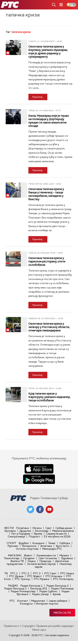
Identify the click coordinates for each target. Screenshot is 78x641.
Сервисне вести (56, 533)
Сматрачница (16, 536)
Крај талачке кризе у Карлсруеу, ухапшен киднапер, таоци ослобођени (49, 397)
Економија (41, 530)
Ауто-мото (62, 546)
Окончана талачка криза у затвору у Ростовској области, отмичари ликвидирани (49, 327)
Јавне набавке (57, 600)
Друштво (25, 530)
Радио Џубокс (48, 591)
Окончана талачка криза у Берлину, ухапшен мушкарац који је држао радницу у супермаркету (47, 52)
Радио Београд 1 (31, 585)
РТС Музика (41, 579)
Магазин (14, 555)
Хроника (10, 530)
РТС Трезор (22, 579)
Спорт (11, 543)
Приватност (12, 626)
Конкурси (26, 603)
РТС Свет (50, 573)
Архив (57, 594)
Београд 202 (38, 588)
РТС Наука (67, 573)
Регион (37, 528)
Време (38, 533)
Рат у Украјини (20, 533)
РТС (12, 600)
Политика (22, 528)
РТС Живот (34, 576)
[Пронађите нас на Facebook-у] (40, 509)
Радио (13, 585)
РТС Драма (16, 576)
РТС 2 (25, 573)
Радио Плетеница (62, 588)
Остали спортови (27, 548)
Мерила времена (63, 530)
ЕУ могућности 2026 (57, 536)
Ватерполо (29, 546)
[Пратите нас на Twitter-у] (30, 509)
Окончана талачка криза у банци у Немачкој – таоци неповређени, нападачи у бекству (46, 194)
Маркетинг (38, 600)
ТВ (6, 573)
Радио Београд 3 (15, 588)
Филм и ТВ (17, 561)
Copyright (28, 626)
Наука (32, 561)
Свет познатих (47, 558)
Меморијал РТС (52, 548)
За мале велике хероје (41, 564)
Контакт (22, 600)
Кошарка (38, 543)
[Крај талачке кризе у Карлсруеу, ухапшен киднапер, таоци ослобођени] (13, 394)
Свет (48, 528)
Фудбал (24, 543)
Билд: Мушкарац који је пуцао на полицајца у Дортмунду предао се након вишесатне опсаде (48, 121)
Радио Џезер (40, 594)
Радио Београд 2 (57, 585)
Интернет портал (47, 603)
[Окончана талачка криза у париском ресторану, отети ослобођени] (13, 259)
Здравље (67, 558)
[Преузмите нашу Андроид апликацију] (39, 479)
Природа (45, 561)
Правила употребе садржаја (54, 626)
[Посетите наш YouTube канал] (49, 509)
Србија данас (64, 528)
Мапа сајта (62, 612)
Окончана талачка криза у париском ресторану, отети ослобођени (46, 261)
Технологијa (11, 558)
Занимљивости (46, 555)
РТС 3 (37, 573)
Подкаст (34, 536)
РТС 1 (14, 573)
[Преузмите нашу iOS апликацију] (39, 469)
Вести (9, 528)
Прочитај (37, 96)
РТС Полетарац (63, 579)
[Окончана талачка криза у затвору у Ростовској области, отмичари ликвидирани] (13, 324)
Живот (28, 555)
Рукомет (13, 546)
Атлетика (46, 546)
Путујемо (29, 558)
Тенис (52, 543)
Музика (64, 555)
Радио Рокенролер (23, 591)
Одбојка (64, 543)
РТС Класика (53, 576)
